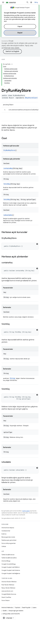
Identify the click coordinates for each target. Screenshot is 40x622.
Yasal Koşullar (26, 607)
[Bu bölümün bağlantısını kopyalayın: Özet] (9, 138)
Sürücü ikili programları (9, 543)
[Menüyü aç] (3, 2)
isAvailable (8, 215)
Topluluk (17, 607)
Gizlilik (5, 610)
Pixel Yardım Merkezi (8, 585)
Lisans (34, 607)
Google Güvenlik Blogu (9, 564)
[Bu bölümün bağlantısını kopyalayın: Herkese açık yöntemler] (30, 257)
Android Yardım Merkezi (9, 581)
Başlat (20, 33)
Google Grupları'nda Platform (11, 567)
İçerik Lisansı (26, 511)
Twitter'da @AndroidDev (9, 558)
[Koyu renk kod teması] (37, 244)
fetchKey (7, 184)
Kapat (20, 26)
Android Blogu (6, 561)
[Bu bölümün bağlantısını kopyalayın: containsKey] (14, 263)
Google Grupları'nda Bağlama (11, 573)
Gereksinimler (6, 531)
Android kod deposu (8, 528)
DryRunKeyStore (9, 150)
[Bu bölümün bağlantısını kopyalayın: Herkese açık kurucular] (29, 232)
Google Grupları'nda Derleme (11, 570)
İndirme (4, 534)
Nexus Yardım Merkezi (8, 588)
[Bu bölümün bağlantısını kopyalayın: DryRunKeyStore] (18, 238)
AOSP (3, 59)
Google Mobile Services (9, 594)
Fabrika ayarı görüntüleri (9, 540)
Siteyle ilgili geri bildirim (16, 610)
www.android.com (7, 591)
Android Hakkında (7, 607)
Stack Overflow (6, 597)
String (12, 378)
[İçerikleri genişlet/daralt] (12, 64)
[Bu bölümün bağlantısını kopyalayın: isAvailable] (13, 462)
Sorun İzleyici (6, 600)
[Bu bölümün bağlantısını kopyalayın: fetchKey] (12, 324)
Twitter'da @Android (8, 554)
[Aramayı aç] (27, 2)
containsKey (8, 168)
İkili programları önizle (8, 537)
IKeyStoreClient (31, 98)
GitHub (4, 546)
